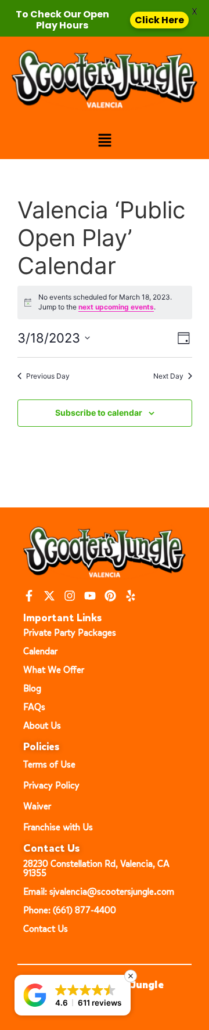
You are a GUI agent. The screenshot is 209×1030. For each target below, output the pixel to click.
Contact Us (45, 929)
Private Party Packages (69, 632)
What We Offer (53, 670)
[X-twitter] (49, 596)
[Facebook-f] (29, 596)
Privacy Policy (51, 785)
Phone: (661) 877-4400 (69, 910)
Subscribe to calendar (98, 412)
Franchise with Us (58, 827)
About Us (42, 725)
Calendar (40, 651)
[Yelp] (130, 596)
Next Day (168, 376)
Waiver (37, 806)
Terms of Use (49, 764)
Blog (32, 688)
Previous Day (48, 376)
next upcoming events (116, 306)
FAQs (34, 707)
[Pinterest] (110, 596)
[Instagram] (69, 596)
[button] (104, 140)
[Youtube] (90, 596)
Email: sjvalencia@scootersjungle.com (98, 891)
